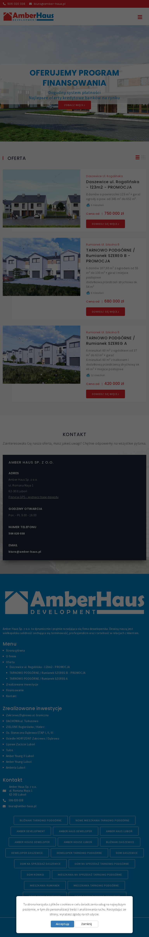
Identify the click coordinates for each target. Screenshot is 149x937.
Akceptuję (62, 924)
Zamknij (86, 924)
